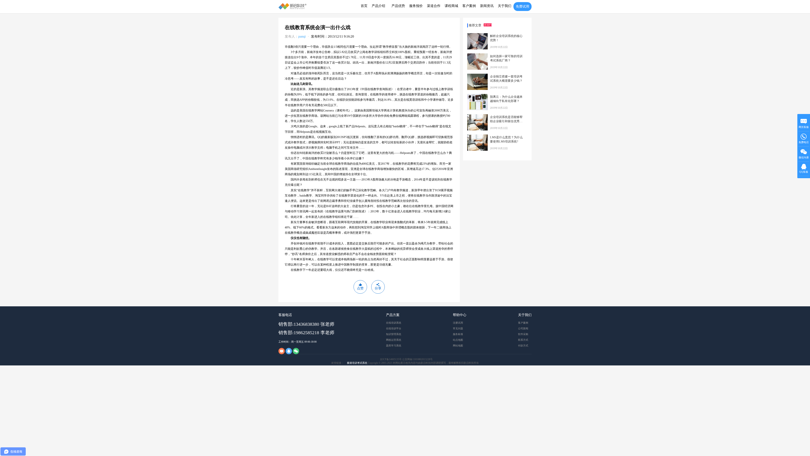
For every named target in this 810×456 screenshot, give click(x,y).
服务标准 (458, 334)
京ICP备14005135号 (391, 359)
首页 (364, 6)
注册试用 (458, 322)
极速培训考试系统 (357, 362)
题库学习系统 (393, 345)
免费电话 (804, 142)
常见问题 (458, 328)
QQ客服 (803, 171)
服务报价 (416, 6)
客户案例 (469, 6)
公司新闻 (523, 328)
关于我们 (504, 6)
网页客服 (804, 127)
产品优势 (398, 6)
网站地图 (458, 345)
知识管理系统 (393, 334)
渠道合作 (433, 6)
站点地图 (458, 339)
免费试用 (522, 6)
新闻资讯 (487, 6)
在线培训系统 (393, 322)
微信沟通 (804, 159)
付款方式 (523, 345)
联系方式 (523, 339)
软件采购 (523, 334)
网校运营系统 (393, 339)
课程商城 (451, 6)
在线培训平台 (393, 328)
